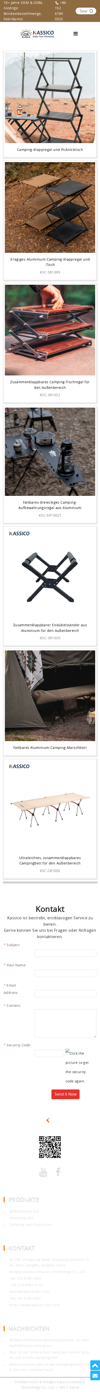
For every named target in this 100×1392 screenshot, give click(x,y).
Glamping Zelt (21, 1218)
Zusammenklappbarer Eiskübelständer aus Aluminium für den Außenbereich (50, 628)
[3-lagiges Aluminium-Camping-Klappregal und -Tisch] (50, 207)
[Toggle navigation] (76, 33)
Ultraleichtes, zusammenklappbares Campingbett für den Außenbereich (50, 860)
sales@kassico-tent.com (29, 1291)
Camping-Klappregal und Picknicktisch (50, 149)
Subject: (13, 944)
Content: (14, 1005)
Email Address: (11, 986)
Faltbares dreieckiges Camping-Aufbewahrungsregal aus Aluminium (50, 505)
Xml (62, 1387)
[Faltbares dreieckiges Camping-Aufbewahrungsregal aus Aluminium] (50, 452)
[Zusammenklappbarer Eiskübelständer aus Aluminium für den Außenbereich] (50, 573)
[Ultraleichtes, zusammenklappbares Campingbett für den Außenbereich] (50, 806)
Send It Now (65, 1094)
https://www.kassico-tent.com (34, 1305)
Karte (74, 1387)
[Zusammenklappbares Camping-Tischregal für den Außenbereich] (50, 330)
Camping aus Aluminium (30, 1224)
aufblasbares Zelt (24, 1211)
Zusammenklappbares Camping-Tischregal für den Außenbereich (50, 385)
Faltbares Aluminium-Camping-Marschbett (50, 747)
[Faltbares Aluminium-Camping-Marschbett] (50, 695)
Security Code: (19, 1045)
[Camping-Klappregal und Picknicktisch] (50, 97)
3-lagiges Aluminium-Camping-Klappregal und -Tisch (50, 262)
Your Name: (16, 965)
